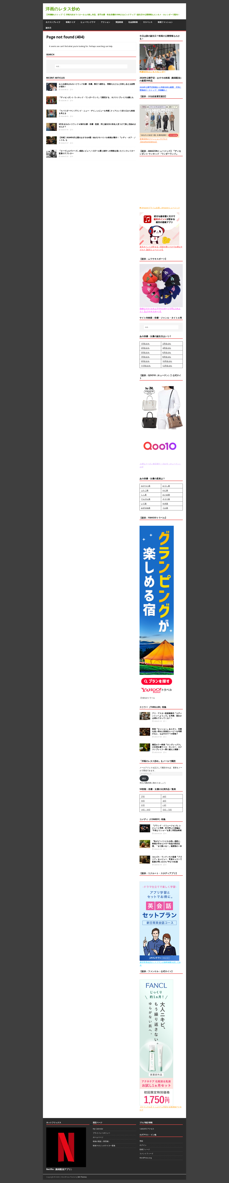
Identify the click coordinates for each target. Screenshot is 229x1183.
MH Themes (82, 1177)
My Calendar (98, 1129)
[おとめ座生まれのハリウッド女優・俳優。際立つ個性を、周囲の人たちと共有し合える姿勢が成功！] (51, 89)
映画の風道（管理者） (101, 1141)
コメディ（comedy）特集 (153, 819)
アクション (105, 22)
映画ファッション (165, 22)
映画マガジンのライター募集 (104, 1145)
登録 (141, 1141)
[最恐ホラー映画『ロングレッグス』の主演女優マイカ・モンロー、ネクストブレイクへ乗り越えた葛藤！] (145, 749)
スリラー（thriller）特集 (153, 707)
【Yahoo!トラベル (147, 698)
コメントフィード (146, 1153)
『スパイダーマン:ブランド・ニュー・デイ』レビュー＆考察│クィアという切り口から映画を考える (97, 111)
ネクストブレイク (53, 22)
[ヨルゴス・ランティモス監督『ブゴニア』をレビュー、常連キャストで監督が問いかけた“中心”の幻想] (145, 862)
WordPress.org (146, 1158)
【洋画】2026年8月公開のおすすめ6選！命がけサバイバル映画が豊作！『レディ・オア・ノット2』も (97, 138)
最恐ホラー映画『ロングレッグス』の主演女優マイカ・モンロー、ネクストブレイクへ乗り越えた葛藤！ (167, 747)
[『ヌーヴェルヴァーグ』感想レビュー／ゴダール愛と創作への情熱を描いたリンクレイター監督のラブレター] (51, 156)
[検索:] (91, 66)
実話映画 (119, 22)
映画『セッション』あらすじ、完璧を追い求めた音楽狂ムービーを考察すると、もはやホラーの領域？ (167, 731)
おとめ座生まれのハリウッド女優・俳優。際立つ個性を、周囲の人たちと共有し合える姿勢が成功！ (97, 85)
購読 (144, 778)
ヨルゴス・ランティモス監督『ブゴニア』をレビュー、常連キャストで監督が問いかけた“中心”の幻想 (167, 859)
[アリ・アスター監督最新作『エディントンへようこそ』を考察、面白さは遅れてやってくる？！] (145, 718)
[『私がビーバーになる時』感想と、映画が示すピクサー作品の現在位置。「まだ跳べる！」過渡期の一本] (145, 846)
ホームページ (98, 1137)
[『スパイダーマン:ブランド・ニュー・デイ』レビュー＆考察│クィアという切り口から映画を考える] (51, 116)
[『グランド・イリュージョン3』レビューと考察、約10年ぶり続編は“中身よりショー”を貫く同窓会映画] (145, 831)
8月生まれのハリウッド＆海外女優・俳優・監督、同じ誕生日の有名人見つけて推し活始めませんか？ (97, 125)
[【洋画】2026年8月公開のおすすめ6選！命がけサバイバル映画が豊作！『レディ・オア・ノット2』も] (51, 142)
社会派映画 (133, 22)
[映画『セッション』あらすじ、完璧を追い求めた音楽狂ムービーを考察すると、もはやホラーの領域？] (145, 734)
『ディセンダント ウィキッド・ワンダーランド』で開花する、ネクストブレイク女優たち (96, 97)
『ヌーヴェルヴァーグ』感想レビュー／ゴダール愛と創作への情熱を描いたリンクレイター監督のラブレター (97, 152)
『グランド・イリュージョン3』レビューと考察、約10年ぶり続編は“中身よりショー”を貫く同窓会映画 (167, 828)
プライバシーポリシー (101, 1133)
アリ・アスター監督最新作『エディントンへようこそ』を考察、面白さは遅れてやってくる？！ (167, 715)
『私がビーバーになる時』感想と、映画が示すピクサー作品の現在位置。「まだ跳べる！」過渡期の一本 (167, 843)
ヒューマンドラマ (88, 22)
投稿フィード (145, 1149)
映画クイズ (70, 22)
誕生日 (48, 27)
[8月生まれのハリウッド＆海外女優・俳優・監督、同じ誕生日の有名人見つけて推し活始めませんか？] (51, 129)
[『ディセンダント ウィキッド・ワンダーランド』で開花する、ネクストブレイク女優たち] (51, 102)
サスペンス (147, 22)
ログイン (143, 1145)
